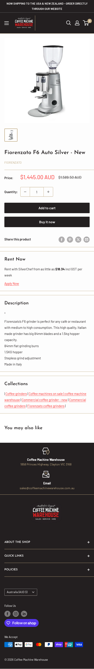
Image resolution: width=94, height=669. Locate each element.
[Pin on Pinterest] (70, 239)
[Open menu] (6, 23)
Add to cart (47, 208)
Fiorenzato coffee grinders (45, 406)
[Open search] (68, 23)
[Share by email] (87, 239)
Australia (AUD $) (17, 592)
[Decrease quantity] (25, 191)
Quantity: (11, 192)
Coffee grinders (16, 394)
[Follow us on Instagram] (16, 614)
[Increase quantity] (48, 191)
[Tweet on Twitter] (78, 239)
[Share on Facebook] (62, 239)
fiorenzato (13, 162)
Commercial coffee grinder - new (44, 400)
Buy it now (47, 222)
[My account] (77, 23)
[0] (86, 23)
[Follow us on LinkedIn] (24, 614)
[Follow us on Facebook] (7, 614)
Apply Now (11, 283)
